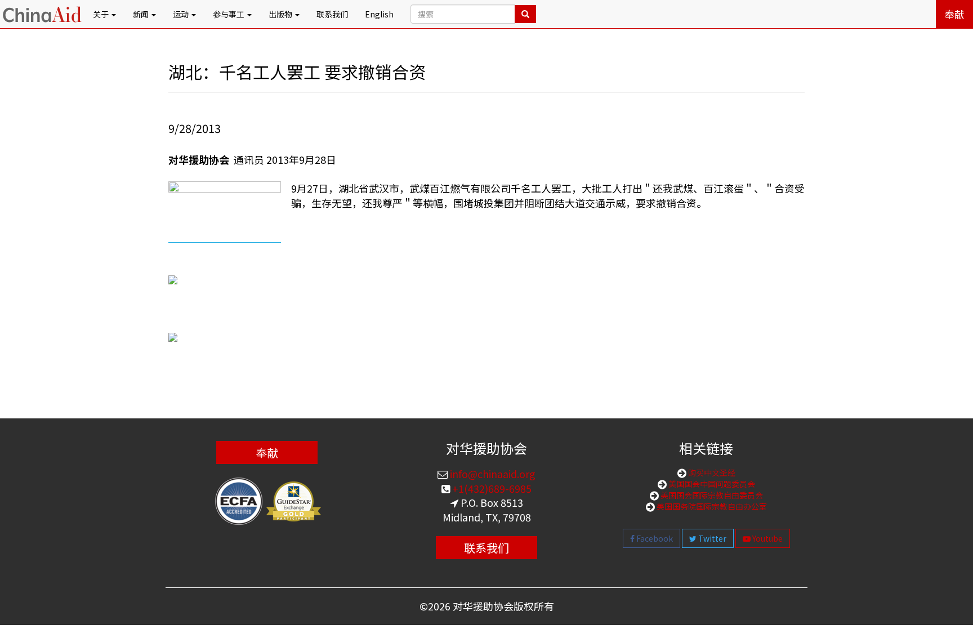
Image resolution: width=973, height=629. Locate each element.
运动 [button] (181, 14)
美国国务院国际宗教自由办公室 (711, 506)
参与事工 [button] (229, 14)
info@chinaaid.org (491, 473)
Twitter (711, 538)
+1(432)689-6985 (491, 488)
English (379, 14)
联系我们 (332, 14)
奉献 (954, 14)
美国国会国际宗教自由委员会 (711, 495)
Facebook (654, 538)
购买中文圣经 (710, 472)
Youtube (767, 538)
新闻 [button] (141, 14)
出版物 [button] (281, 14)
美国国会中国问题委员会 (711, 483)
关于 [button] (101, 14)
